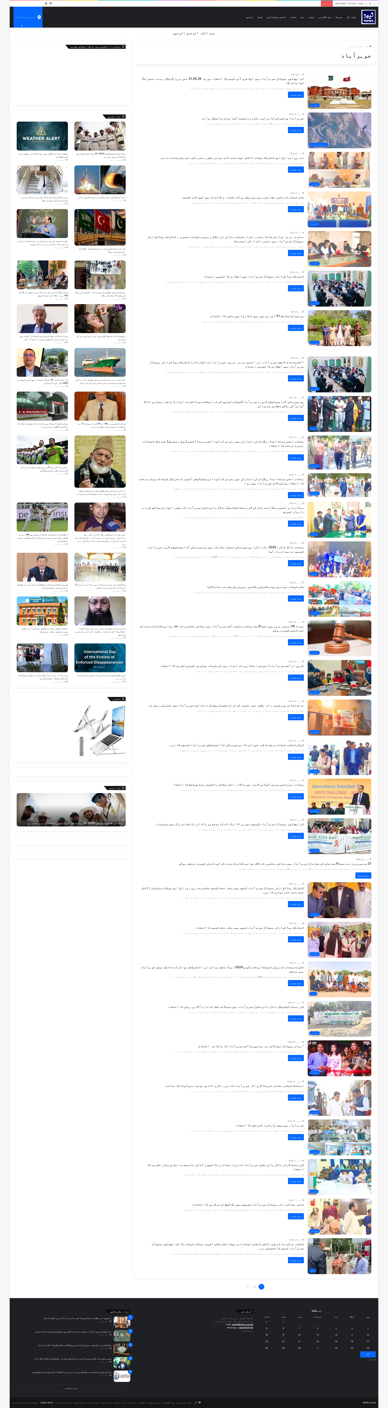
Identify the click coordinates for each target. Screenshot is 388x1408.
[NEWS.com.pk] (368, 17)
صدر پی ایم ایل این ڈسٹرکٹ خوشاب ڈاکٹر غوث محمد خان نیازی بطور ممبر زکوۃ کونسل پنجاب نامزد (232, 157)
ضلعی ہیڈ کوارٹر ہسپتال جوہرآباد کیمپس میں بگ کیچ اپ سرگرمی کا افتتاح (248, 1204)
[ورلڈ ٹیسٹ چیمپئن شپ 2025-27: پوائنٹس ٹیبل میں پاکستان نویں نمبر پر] (100, 136)
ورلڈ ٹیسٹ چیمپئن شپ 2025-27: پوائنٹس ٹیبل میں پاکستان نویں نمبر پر (75, 823)
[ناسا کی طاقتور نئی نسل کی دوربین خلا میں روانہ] (100, 179)
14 (299, 1335)
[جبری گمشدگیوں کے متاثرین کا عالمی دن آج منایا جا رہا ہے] (100, 657)
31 (368, 1354)
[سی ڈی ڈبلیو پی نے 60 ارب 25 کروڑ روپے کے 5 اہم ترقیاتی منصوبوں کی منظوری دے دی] (100, 406)
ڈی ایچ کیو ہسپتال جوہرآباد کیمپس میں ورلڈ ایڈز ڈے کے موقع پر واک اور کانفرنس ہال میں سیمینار (230, 824)
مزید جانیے (247, 1331)
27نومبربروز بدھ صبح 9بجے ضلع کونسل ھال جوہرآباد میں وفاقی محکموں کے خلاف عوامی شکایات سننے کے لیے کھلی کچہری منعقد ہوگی (275, 863)
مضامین (249, 17)
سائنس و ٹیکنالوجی (276, 17)
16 (267, 1335)
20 (317, 1341)
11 (352, 1335)
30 (266, 1348)
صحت (302, 17)
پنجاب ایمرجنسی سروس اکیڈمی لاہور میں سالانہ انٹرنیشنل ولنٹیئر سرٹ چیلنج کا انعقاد (238, 784)
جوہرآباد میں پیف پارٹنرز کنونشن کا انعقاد (270, 1125)
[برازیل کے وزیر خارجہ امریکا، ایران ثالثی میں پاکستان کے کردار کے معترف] (122, 1335)
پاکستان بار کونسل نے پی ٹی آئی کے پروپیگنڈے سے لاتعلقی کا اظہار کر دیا (74, 1345)
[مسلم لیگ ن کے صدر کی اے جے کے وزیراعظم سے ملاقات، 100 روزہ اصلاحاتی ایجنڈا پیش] (42, 274)
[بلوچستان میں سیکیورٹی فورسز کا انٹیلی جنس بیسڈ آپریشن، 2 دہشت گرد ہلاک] (100, 274)
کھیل (260, 17)
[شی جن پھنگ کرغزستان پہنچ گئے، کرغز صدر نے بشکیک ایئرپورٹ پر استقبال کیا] (42, 567)
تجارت (293, 17)
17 (368, 1341)
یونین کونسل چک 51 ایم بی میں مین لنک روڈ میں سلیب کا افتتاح (257, 316)
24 (368, 1348)
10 (368, 1335)
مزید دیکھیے (71, 1388)
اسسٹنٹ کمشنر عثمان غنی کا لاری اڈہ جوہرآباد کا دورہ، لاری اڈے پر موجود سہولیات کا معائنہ (234, 1085)
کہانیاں (59, 1402)
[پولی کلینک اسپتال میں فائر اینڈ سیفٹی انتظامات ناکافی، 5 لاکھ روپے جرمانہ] (42, 406)
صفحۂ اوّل (351, 17)
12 (336, 1335)
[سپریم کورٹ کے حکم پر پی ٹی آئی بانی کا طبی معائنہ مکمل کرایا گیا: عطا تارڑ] (122, 1362)
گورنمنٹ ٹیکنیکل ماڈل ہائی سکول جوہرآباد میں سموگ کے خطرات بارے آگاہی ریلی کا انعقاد (236, 1007)
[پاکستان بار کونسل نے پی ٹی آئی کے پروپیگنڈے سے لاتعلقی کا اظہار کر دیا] (122, 1349)
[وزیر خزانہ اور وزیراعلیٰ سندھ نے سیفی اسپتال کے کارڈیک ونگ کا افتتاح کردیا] (42, 657)
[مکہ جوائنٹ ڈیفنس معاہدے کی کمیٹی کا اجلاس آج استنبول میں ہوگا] (100, 227)
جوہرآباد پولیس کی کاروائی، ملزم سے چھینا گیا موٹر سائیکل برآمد (253, 118)
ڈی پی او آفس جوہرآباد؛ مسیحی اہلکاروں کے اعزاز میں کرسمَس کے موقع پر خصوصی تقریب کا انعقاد (232, 666)
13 (318, 1335)
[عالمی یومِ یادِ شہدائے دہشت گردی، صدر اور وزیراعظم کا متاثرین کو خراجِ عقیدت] (122, 1376)
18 (352, 1341)
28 (299, 1348)
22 (283, 1341)
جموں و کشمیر (154, 1402)
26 (336, 1348)
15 (283, 1335)
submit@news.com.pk (242, 1324)
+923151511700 (245, 1327)
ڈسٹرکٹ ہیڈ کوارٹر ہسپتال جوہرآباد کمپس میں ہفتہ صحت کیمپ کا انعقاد (250, 927)
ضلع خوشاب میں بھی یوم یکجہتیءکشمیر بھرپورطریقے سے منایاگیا (255, 587)
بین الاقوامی (325, 17)
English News (46, 1402)
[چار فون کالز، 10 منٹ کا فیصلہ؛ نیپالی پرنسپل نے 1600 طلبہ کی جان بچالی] (42, 362)
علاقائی (142, 1402)
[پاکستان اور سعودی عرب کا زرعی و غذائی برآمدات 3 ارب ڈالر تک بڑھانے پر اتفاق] (100, 567)
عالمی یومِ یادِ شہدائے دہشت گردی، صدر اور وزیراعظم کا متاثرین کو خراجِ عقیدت (71, 1372)
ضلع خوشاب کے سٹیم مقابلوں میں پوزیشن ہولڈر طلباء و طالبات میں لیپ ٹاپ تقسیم (243, 197)
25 (352, 1348)
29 (283, 1348)
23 (266, 1341)
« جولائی (372, 1359)
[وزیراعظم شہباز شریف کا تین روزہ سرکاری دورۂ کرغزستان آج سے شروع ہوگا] (42, 179)
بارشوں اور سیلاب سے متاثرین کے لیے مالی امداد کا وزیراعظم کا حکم (77, 1318)
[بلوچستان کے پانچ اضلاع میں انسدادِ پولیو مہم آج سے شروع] (100, 318)
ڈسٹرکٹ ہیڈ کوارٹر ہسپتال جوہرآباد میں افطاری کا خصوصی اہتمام (254, 276)
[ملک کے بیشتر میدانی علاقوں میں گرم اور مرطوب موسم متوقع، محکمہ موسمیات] (42, 610)
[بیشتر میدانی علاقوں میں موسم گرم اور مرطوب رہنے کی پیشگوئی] (42, 136)
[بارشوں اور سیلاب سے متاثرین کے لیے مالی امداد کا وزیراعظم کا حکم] (122, 1322)
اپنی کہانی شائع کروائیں (26, 1402)
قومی (339, 17)
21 (299, 1341)
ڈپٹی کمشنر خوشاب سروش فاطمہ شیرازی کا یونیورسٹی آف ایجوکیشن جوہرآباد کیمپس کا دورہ (236, 745)
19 (336, 1341)
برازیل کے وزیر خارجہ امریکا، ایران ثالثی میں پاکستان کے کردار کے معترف (73, 1331)
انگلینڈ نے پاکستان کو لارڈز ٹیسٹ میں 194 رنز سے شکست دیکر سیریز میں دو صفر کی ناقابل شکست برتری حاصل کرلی (43, 537)
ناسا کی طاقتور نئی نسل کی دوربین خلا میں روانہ (102, 197)
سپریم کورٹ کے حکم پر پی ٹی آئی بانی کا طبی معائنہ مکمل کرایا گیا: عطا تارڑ (72, 1358)
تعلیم (311, 17)
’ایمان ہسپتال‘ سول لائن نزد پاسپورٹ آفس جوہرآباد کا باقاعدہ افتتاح (251, 1046)
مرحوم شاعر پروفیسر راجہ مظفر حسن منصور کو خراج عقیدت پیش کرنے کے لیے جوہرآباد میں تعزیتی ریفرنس (226, 705)
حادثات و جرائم (129, 1402)
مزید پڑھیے (296, 94)
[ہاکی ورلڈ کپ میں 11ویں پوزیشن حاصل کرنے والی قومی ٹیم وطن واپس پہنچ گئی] (42, 449)
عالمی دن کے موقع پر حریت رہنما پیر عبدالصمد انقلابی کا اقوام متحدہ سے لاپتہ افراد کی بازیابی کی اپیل (101, 631)
